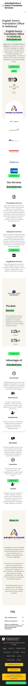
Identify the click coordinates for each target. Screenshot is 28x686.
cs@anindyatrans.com (14, 664)
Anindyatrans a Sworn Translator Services (13, 5)
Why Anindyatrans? (11, 617)
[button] (14, 617)
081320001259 (14, 670)
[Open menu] (25, 12)
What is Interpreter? (11, 621)
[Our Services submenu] (10, 652)
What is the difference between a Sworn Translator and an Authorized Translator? (14, 627)
